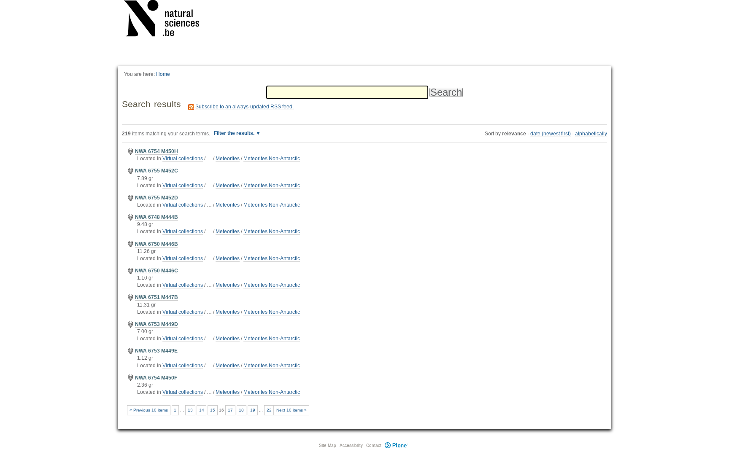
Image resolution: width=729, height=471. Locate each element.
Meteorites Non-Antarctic (271, 158)
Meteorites (228, 158)
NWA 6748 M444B (156, 217)
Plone (396, 445)
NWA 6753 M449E (156, 351)
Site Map (327, 445)
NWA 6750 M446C (156, 271)
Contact (373, 445)
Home (163, 73)
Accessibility (351, 445)
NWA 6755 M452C (156, 171)
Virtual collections (182, 158)
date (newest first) (550, 134)
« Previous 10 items (149, 410)
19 (252, 410)
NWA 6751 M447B (156, 297)
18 (241, 410)
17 (230, 410)
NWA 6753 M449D (156, 324)
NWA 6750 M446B (156, 244)
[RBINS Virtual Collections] (167, 20)
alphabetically (591, 134)
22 (269, 410)
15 (212, 410)
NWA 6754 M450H (156, 151)
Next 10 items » (291, 410)
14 (201, 410)
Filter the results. (235, 133)
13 (190, 410)
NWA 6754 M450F (156, 378)
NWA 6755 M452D (156, 198)
